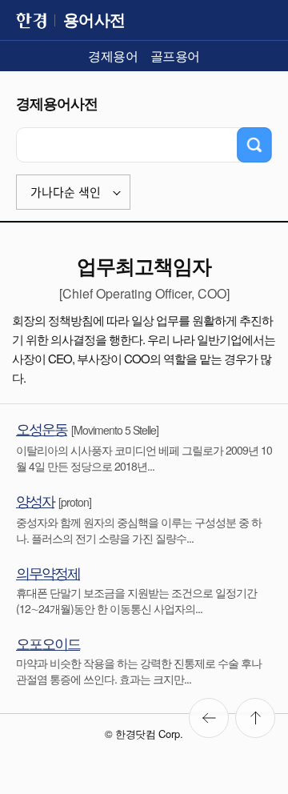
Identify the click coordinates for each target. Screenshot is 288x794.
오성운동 (41, 428)
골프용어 (175, 55)
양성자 (35, 500)
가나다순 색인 (65, 192)
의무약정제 (48, 572)
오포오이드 (48, 642)
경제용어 (113, 55)
